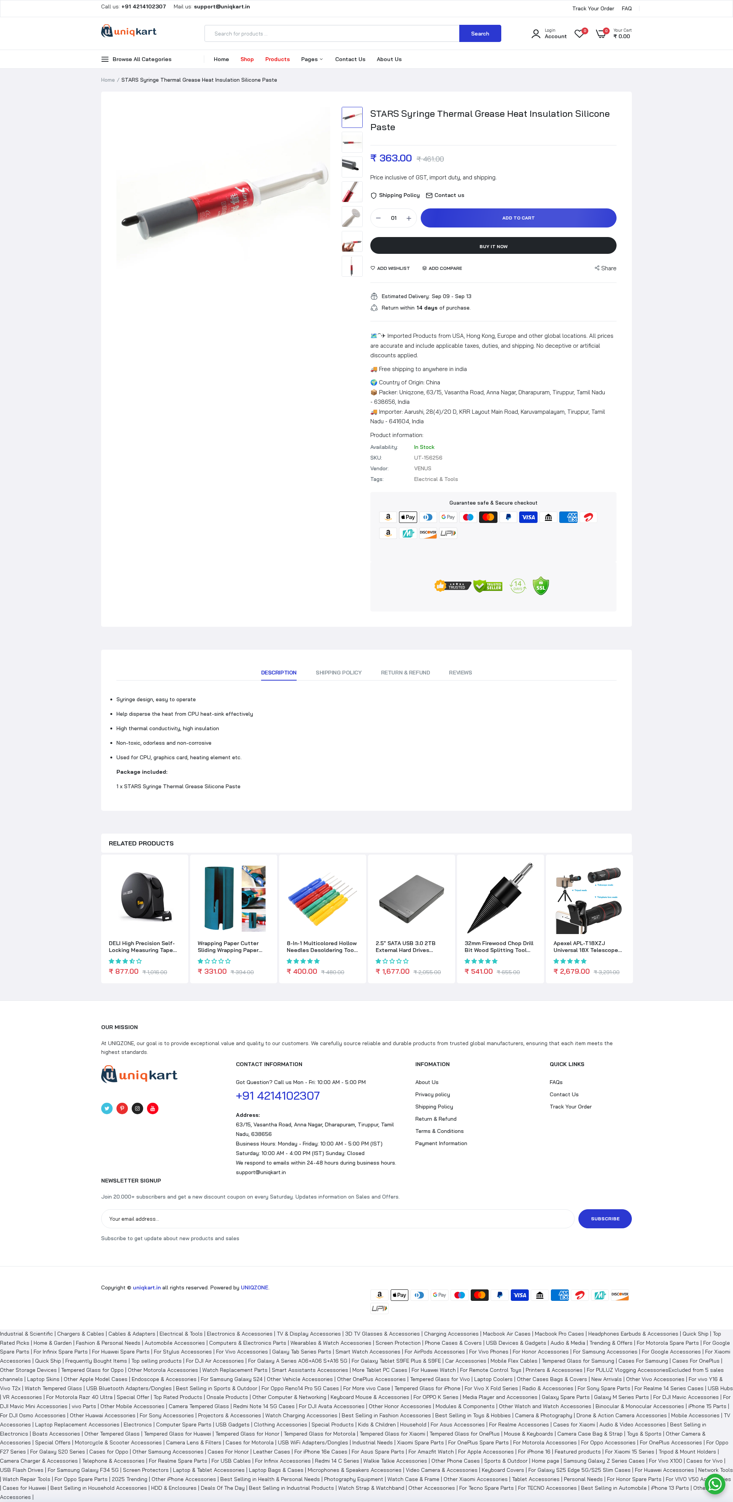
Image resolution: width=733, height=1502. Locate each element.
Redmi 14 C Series (337, 1460)
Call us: (134, 6)
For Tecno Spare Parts (486, 1487)
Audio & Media (568, 1342)
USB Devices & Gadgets (516, 1342)
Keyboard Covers (503, 1470)
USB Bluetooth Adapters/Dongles (129, 1388)
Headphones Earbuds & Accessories (633, 1333)
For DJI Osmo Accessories (33, 1415)
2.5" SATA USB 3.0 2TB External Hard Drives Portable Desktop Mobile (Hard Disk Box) (409, 946)
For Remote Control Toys (490, 1369)
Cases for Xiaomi (574, 1424)
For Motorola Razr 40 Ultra (79, 1397)
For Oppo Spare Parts (81, 1479)
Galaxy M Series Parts (621, 1397)
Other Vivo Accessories (655, 1379)
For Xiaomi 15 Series (629, 1451)
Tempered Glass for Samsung (578, 1360)
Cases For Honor (228, 1451)
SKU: (376, 457)
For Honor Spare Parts (634, 1479)
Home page (545, 1460)
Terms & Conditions (439, 1131)
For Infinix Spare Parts (61, 1351)
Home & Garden (53, 1342)
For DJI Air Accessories (215, 1360)
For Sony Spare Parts (604, 1388)
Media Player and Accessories (500, 1397)
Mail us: (209, 6)
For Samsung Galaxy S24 (232, 1379)
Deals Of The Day (223, 1487)
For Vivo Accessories (242, 1351)
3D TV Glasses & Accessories (382, 1333)
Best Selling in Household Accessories (98, 1487)
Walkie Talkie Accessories (395, 1460)
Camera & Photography (543, 1415)
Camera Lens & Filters (193, 1442)
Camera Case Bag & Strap (590, 1433)
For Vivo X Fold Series (491, 1388)
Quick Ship (696, 1333)
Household (413, 1424)
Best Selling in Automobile (614, 1487)
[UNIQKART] (129, 33)
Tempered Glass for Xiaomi (392, 1433)
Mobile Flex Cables (514, 1360)
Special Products (333, 1424)
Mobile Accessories (695, 1415)
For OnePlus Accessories (671, 1442)
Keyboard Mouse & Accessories (370, 1397)
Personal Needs (583, 1479)
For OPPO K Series (436, 1397)
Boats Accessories (56, 1433)
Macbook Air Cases (507, 1333)
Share (609, 268)
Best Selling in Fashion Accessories (386, 1415)
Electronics (138, 1424)
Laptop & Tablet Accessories (209, 1470)
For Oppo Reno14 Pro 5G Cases (300, 1388)
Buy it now (494, 246)
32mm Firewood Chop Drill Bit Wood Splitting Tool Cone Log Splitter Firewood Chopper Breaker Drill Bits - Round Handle (500, 946)
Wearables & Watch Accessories (331, 1342)
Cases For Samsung (643, 1360)
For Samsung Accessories (605, 1351)
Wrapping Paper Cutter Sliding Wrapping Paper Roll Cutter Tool (228, 946)
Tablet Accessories (536, 1479)
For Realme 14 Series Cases (669, 1388)
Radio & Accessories (547, 1388)
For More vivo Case (366, 1388)
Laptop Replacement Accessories (77, 1424)
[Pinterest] (122, 1108)
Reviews (460, 672)
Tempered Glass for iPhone (427, 1388)
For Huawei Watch (434, 1369)
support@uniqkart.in (261, 1172)
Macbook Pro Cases (559, 1333)
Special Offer (133, 1397)
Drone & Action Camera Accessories (621, 1415)
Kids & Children (377, 1424)
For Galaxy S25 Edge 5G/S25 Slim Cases (579, 1470)
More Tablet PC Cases (379, 1369)
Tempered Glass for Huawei (177, 1433)
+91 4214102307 (278, 1095)
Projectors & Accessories (229, 1415)
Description (279, 672)
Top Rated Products (177, 1397)
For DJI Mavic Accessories (686, 1397)
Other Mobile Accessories (132, 1406)
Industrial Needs (372, 1442)
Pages (310, 59)
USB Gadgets (233, 1424)
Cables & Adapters (131, 1333)
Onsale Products (227, 1397)
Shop (247, 59)
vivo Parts (84, 1406)
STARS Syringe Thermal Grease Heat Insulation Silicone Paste (490, 120)
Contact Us (350, 59)
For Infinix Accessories (283, 1460)
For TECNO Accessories (547, 1487)
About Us (389, 59)
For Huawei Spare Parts (121, 1351)
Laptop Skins (43, 1379)
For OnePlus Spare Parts (478, 1442)
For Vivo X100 (665, 1460)
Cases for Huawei (24, 1487)
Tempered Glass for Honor (247, 1433)
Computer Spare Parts (184, 1424)
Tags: (377, 479)
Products (277, 59)
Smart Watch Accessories (368, 1351)
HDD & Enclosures (174, 1487)
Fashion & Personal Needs (108, 1342)
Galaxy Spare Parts (566, 1397)
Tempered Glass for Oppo (92, 1369)
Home (221, 59)
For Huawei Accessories (664, 1470)
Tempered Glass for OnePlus (464, 1433)
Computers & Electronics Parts (247, 1342)
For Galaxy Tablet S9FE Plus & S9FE (396, 1360)
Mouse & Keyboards (528, 1433)
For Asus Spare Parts (378, 1451)
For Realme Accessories (519, 1424)
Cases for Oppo (108, 1451)
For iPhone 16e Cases (320, 1451)
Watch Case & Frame (413, 1479)
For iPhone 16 (534, 1451)
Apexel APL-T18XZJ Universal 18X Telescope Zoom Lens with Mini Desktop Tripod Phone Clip (589, 946)
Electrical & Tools (181, 1333)
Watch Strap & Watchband (371, 1487)
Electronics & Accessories (240, 1333)
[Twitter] (107, 1108)
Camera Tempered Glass (199, 1406)
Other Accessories (431, 1487)
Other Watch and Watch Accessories (545, 1406)
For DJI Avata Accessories (332, 1406)
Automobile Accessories (175, 1342)
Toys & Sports (644, 1433)
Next (322, 213)
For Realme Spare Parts (178, 1460)
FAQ (627, 8)
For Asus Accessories (458, 1424)
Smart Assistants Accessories (310, 1369)
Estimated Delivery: (406, 296)
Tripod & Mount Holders (687, 1451)
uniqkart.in (147, 1287)
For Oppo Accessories (608, 1442)
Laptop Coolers (493, 1379)
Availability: (384, 447)
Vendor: (379, 468)
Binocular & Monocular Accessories (640, 1406)
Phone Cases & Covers (453, 1342)
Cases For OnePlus (696, 1360)
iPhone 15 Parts (707, 1406)
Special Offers (53, 1442)
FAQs (556, 1082)
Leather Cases (271, 1451)
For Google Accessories (671, 1351)
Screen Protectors (146, 1470)
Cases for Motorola (250, 1442)
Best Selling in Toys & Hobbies (473, 1415)
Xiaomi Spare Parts (420, 1442)
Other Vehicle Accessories (300, 1379)
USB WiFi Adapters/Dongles (313, 1442)
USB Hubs (720, 1388)
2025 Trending (129, 1479)
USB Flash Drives (22, 1470)
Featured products (578, 1451)
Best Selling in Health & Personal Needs (270, 1479)
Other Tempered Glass (112, 1433)
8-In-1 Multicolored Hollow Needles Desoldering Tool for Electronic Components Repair (322, 946)
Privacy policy (432, 1094)
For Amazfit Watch (431, 1451)
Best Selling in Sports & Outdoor (216, 1388)
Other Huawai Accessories (103, 1415)
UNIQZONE (254, 1287)
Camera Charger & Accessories (39, 1460)
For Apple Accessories (486, 1451)
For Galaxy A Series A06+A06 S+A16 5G (297, 1360)
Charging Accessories (451, 1333)
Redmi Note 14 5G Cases (264, 1406)
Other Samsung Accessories (167, 1451)
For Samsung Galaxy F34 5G (83, 1470)
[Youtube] (152, 1108)
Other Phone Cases (455, 1460)
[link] (174, 875)
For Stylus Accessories (183, 1351)
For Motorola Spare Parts (668, 1342)
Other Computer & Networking (289, 1397)
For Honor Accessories (541, 1351)
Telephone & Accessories (113, 1460)
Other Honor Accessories (400, 1406)
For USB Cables (231, 1460)
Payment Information (441, 1143)
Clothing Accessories (280, 1424)
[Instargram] (137, 1108)
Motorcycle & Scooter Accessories (118, 1442)
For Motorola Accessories (545, 1442)
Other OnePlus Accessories (371, 1379)
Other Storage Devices (28, 1369)
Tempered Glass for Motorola (319, 1433)
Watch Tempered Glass (53, 1388)
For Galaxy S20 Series (57, 1451)
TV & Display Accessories (309, 1333)
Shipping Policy (339, 672)
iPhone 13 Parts (670, 1487)
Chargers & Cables (80, 1333)
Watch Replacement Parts (235, 1369)
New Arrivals (606, 1379)
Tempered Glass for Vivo (440, 1379)
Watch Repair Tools (26, 1479)
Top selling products (156, 1360)
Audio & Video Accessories (632, 1424)
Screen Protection (398, 1342)
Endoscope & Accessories (164, 1379)
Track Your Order (593, 8)
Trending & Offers (611, 1342)
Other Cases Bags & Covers (552, 1379)
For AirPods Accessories (435, 1351)
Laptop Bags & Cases (276, 1470)
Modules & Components (465, 1406)
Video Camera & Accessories (442, 1470)
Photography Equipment (353, 1479)
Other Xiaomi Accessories (476, 1479)
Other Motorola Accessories (163, 1369)
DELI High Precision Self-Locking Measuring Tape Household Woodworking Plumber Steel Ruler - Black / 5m (142, 946)
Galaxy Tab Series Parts (301, 1351)
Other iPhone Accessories (184, 1479)
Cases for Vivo (704, 1460)
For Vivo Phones (489, 1351)
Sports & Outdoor (506, 1460)
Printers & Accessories (554, 1369)
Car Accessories (465, 1360)
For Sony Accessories (167, 1415)
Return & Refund (405, 672)
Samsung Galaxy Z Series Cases (604, 1460)
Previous (124, 213)
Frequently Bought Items (96, 1360)
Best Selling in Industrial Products (291, 1487)
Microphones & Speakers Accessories (355, 1470)
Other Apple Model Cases (96, 1379)
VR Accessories (22, 1397)
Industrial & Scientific (26, 1333)
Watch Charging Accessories (301, 1415)
